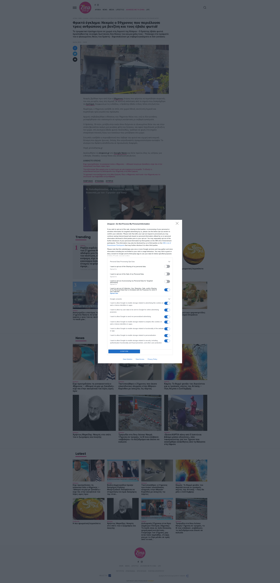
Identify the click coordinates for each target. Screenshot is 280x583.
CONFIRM (124, 351)
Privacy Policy (152, 359)
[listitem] (140, 261)
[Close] (178, 224)
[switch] (167, 266)
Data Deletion (127, 359)
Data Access (140, 359)
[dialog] (140, 291)
